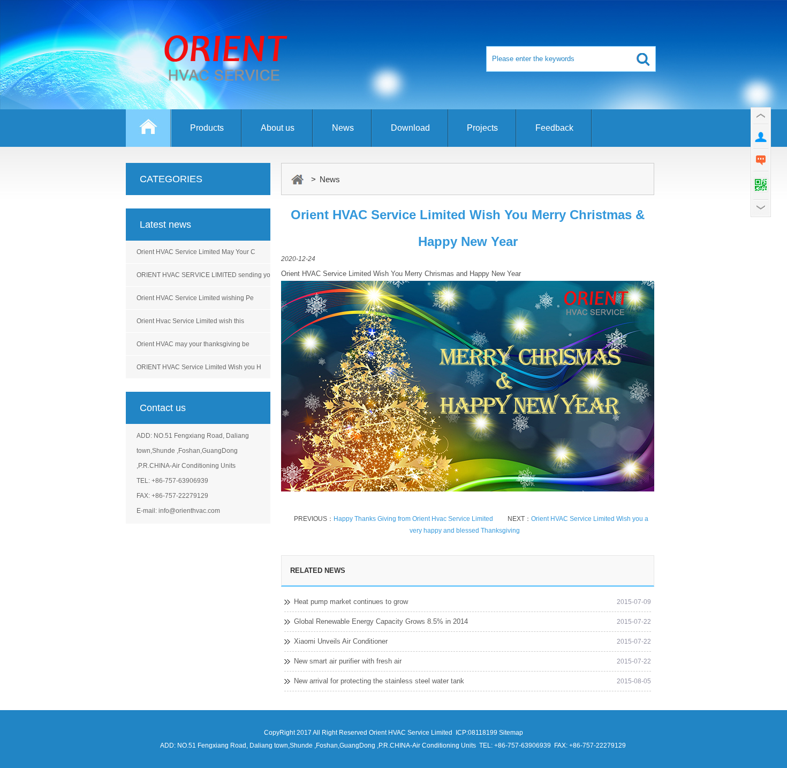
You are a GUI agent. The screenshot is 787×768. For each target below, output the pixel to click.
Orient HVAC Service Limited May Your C (196, 252)
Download (410, 127)
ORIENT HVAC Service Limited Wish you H (199, 367)
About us (277, 127)
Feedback (554, 127)
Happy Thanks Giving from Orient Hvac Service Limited (413, 519)
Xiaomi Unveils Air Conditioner (341, 641)
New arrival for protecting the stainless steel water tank (379, 681)
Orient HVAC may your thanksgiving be (193, 344)
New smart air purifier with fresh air (348, 661)
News (343, 127)
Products (207, 127)
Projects (482, 127)
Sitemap (511, 732)
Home (148, 132)
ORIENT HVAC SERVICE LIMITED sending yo (203, 275)
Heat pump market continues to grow (351, 602)
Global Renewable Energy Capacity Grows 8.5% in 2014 (381, 621)
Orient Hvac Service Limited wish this (190, 321)
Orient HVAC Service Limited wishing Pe (195, 298)
